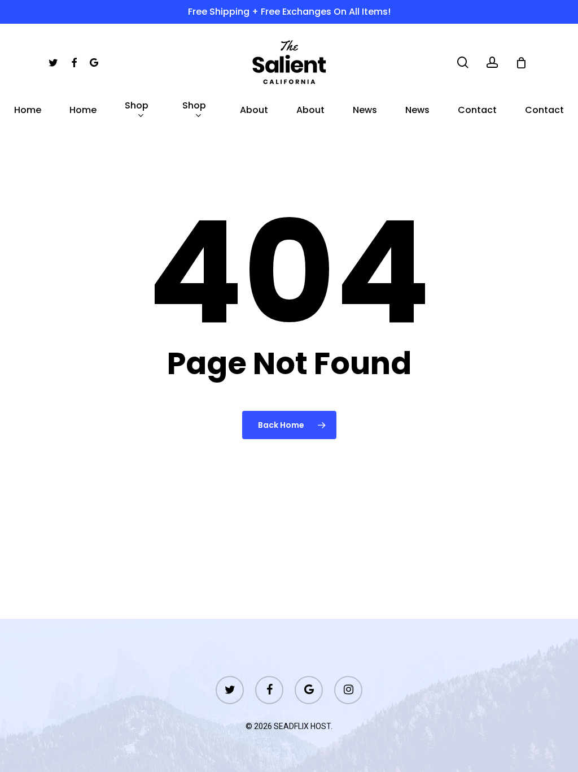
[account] (492, 62)
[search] (463, 62)
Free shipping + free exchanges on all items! (289, 11)
